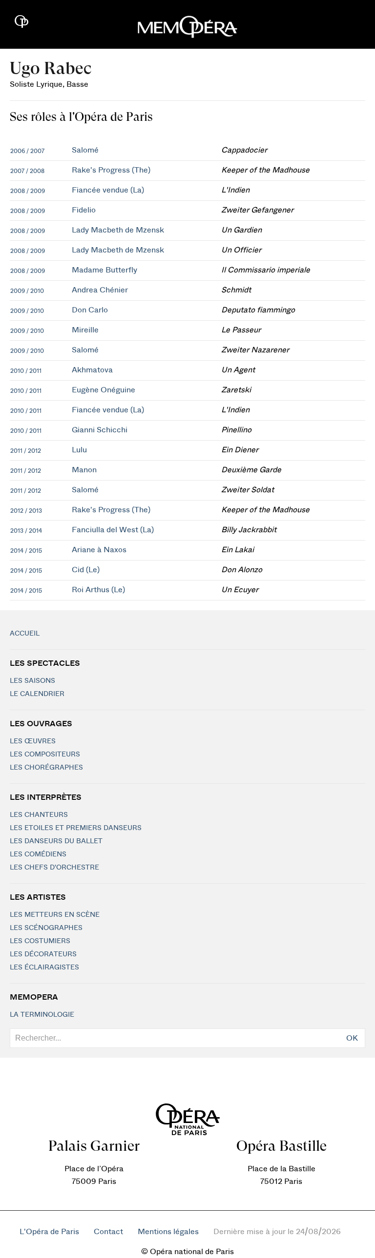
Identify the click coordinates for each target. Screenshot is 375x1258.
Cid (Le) (86, 570)
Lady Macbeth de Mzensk (118, 230)
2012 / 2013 (26, 511)
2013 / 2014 (26, 531)
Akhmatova (92, 370)
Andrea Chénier (100, 290)
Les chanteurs (39, 815)
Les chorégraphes (46, 767)
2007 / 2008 (27, 171)
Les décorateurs (43, 954)
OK (352, 1038)
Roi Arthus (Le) (98, 590)
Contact (108, 1232)
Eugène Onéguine (103, 390)
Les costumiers (40, 941)
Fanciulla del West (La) (113, 530)
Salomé (85, 150)
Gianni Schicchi (99, 430)
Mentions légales (168, 1232)
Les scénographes (46, 928)
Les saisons (32, 680)
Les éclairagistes (44, 967)
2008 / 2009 (27, 191)
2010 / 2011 (26, 371)
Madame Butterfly (104, 270)
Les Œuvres (33, 741)
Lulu (79, 450)
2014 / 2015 (26, 551)
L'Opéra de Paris (49, 1232)
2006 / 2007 (27, 151)
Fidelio (84, 210)
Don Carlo (90, 310)
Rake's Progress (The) (111, 170)
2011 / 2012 (25, 451)
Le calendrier (37, 694)
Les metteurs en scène (55, 914)
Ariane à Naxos (99, 550)
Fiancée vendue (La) (108, 190)
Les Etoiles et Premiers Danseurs (76, 828)
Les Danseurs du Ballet (56, 841)
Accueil (25, 633)
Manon (84, 470)
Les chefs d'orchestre (54, 867)
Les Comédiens (38, 854)
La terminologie (42, 1014)
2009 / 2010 (27, 291)
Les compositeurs (45, 754)
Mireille (85, 330)
